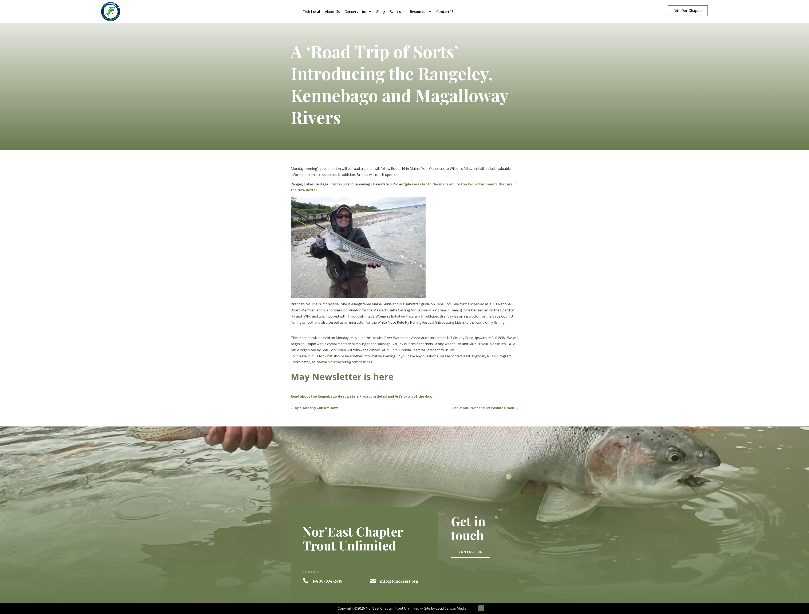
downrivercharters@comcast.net (344, 362)
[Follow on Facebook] (481, 608)
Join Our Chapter (688, 10)
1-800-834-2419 (327, 581)
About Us (332, 12)
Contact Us (445, 12)
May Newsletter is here (342, 376)
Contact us (470, 552)
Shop (380, 12)
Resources (418, 12)
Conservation (355, 12)
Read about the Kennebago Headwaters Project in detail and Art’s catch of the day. (361, 396)
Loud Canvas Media (451, 608)
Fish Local (311, 12)
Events (395, 12)
